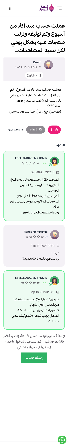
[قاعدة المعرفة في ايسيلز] (46, 8)
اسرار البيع (32, 75)
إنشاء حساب (34, 358)
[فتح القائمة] (59, 8)
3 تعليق (33, 129)
